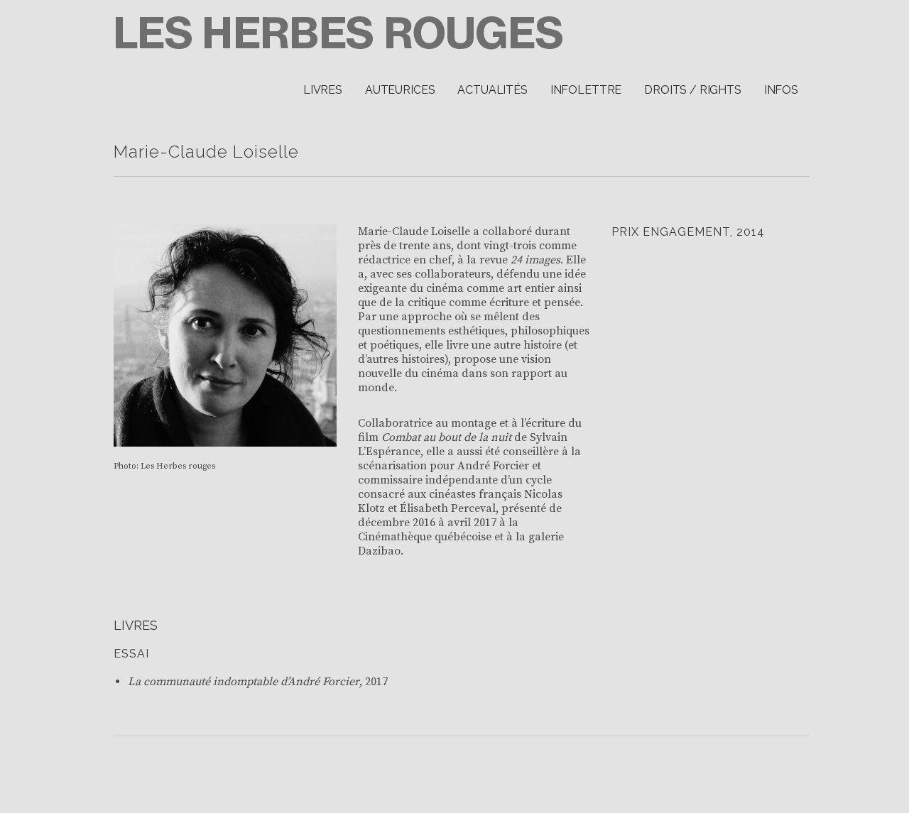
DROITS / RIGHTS (692, 90)
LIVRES (322, 90)
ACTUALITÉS (492, 90)
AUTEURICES (400, 90)
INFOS (781, 90)
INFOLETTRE (585, 90)
